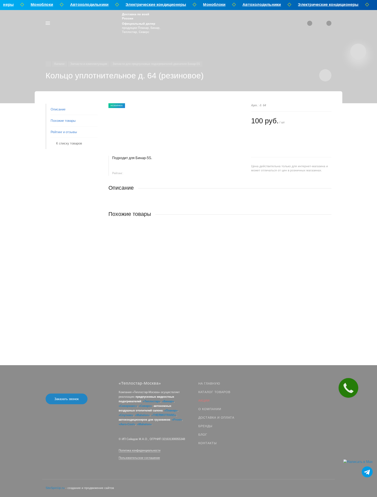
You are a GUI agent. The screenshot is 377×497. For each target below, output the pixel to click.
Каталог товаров (214, 392)
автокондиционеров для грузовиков (144, 419)
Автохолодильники (86, 4)
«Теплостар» (151, 401)
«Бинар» (168, 401)
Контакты (207, 443)
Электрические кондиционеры (153, 4)
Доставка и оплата (216, 417)
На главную (209, 383)
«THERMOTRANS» (163, 415)
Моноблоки (39, 4)
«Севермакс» (128, 406)
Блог (202, 434)
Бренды (205, 426)
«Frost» (177, 419)
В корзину (164, 315)
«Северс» (145, 406)
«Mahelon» (142, 415)
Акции (204, 400)
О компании (209, 409)
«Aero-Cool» (127, 424)
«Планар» (171, 410)
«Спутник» (126, 415)
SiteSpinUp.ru (55, 488)
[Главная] (48, 64)
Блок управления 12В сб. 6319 (131, 287)
